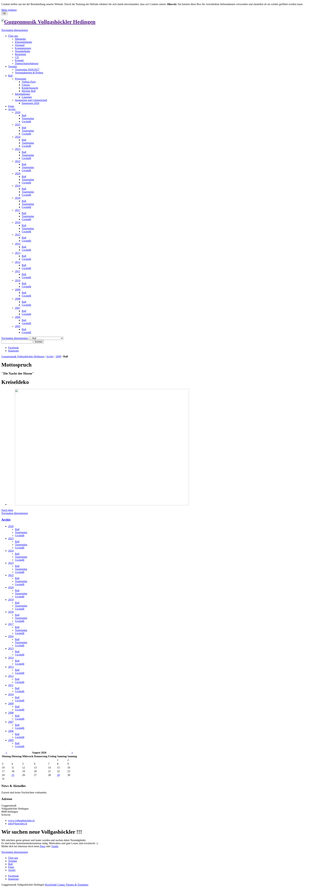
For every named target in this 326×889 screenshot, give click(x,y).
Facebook (13, 347)
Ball (10, 75)
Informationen (22, 94)
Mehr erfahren (9, 9)
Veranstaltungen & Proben (29, 72)
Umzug (26, 84)
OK (4, 13)
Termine (12, 66)
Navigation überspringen (14, 30)
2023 (17, 149)
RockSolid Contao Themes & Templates (66, 884)
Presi (42, 846)
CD (17, 57)
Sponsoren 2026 (30, 103)
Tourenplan (28, 118)
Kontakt (19, 60)
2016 (17, 222)
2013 (17, 252)
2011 (17, 271)
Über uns (13, 35)
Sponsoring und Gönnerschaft (31, 100)
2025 (17, 124)
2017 (17, 210)
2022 (17, 161)
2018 (17, 197)
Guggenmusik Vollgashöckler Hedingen (22, 356)
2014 (17, 243)
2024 (17, 136)
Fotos (11, 106)
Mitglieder (20, 39)
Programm (20, 78)
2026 (17, 112)
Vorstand (19, 45)
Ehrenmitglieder (23, 42)
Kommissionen (23, 48)
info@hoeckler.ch (17, 823)
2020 (17, 173)
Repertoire (20, 54)
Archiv (12, 109)
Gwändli (26, 121)
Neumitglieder (22, 51)
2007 (17, 307)
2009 (17, 289)
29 (58, 775)
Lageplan (27, 97)
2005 (17, 326)
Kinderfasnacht (30, 87)
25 (13, 775)
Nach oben (7, 510)
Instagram (13, 350)
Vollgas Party (29, 81)
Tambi (54, 846)
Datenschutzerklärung (26, 63)
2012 (17, 262)
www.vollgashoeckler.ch (21, 820)
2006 (17, 317)
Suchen (38, 341)
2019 (17, 185)
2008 (17, 298)
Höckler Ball (28, 90)
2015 (17, 234)
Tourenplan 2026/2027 (27, 69)
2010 (17, 280)
